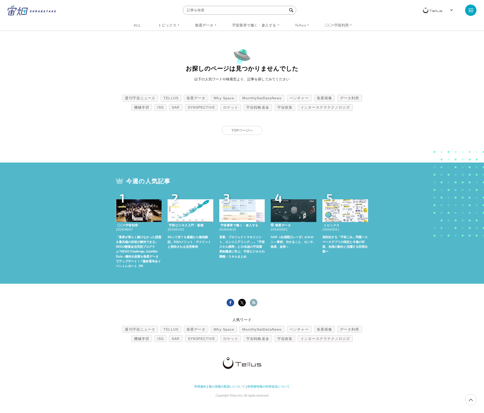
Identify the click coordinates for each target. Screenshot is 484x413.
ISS (160, 107)
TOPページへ (242, 130)
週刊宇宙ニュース (140, 98)
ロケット (230, 107)
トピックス (167, 25)
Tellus (300, 25)
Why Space (224, 98)
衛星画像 (324, 98)
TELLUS (170, 98)
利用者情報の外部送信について (268, 386)
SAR (175, 107)
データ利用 (349, 98)
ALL (137, 25)
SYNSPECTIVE (201, 107)
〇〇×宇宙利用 (337, 25)
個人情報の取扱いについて (227, 386)
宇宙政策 (284, 107)
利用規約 (200, 386)
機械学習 (141, 107)
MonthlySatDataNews (262, 98)
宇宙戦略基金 (257, 107)
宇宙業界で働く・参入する (254, 25)
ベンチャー (299, 98)
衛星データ (204, 25)
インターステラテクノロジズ (325, 107)
